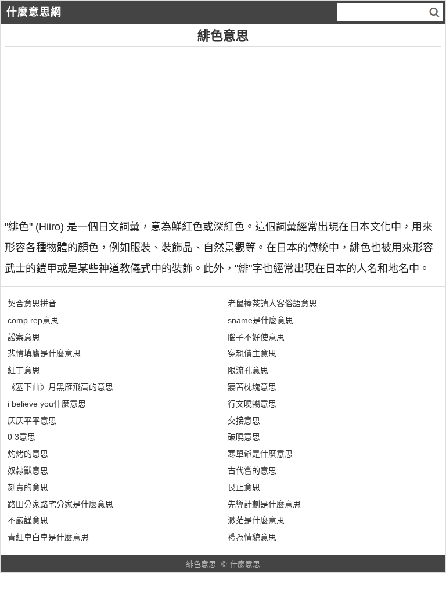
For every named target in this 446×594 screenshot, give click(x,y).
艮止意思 (244, 487)
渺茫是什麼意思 (256, 520)
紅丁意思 (24, 370)
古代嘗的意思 (252, 470)
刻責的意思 (28, 487)
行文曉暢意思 (252, 403)
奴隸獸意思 (28, 470)
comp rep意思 (33, 320)
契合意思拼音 (32, 303)
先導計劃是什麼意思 (264, 504)
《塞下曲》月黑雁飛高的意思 (60, 387)
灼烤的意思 (28, 453)
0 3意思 (21, 436)
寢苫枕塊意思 (252, 387)
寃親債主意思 (252, 353)
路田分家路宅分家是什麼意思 (60, 504)
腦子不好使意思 (256, 337)
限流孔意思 (248, 370)
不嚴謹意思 (28, 520)
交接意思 (244, 420)
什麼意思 (245, 564)
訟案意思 (24, 337)
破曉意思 (244, 436)
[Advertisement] (223, 128)
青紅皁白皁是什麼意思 (48, 537)
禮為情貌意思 (252, 537)
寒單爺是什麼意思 (260, 453)
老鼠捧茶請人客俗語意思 (272, 303)
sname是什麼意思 (260, 320)
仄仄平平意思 (32, 420)
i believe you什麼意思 (47, 403)
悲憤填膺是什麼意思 (44, 353)
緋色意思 (201, 564)
